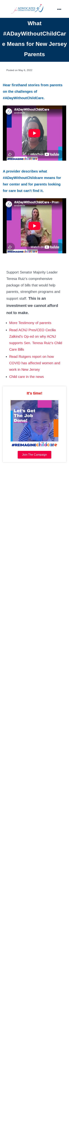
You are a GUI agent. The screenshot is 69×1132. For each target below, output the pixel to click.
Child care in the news (26, 377)
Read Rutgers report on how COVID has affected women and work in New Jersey (34, 363)
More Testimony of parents (30, 323)
